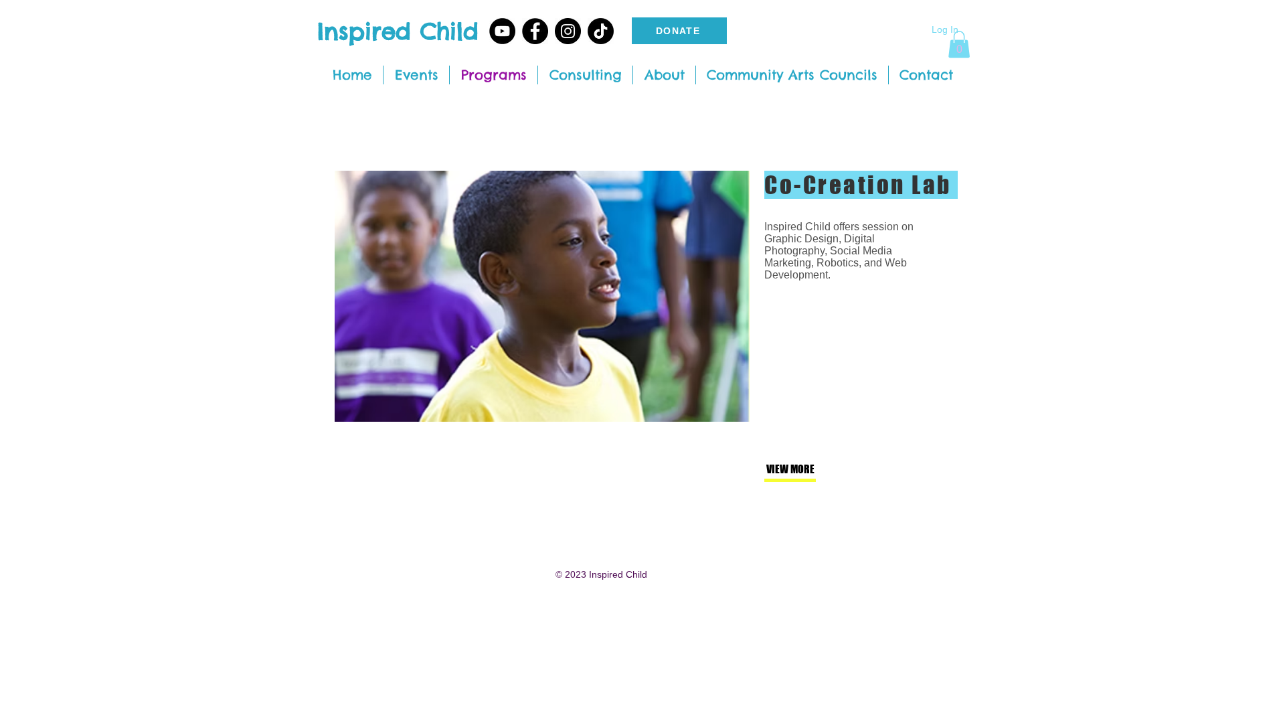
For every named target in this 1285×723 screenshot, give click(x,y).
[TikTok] (601, 31)
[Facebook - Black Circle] (535, 31)
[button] (959, 44)
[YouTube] (502, 31)
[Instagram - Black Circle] (568, 31)
